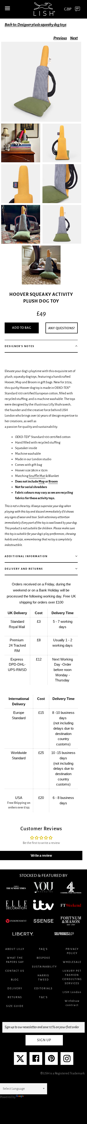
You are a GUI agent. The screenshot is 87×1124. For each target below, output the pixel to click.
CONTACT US (14, 970)
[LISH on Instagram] (67, 1060)
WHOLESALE (72, 962)
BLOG (15, 979)
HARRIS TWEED (43, 977)
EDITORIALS (43, 988)
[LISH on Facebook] (35, 1060)
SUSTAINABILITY (43, 966)
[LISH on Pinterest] (51, 1060)
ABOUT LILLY (14, 949)
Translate (31, 1097)
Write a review (41, 855)
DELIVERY (14, 988)
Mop (42, 481)
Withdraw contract (72, 1002)
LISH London (72, 992)
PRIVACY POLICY (72, 951)
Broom (53, 481)
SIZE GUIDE (15, 1006)
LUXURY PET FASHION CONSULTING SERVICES (72, 977)
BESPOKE (43, 957)
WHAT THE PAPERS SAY (15, 959)
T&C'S (43, 997)
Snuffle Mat (37, 476)
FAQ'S (43, 949)
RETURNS (15, 997)
